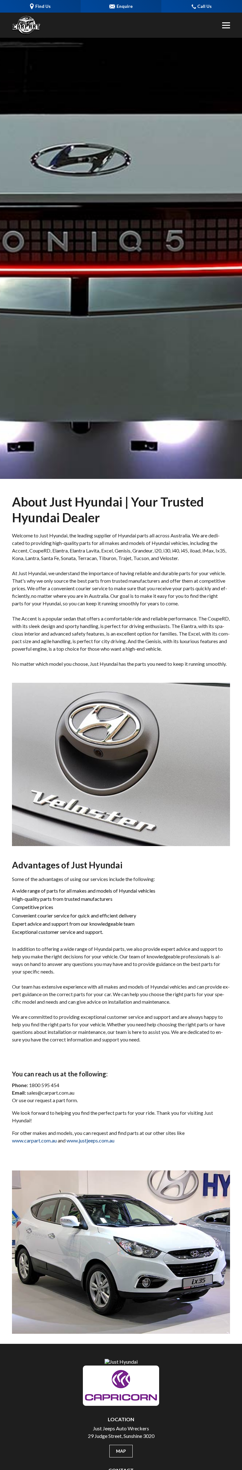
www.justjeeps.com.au (90, 1140)
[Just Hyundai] (26, 25)
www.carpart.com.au (34, 1140)
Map (121, 1451)
